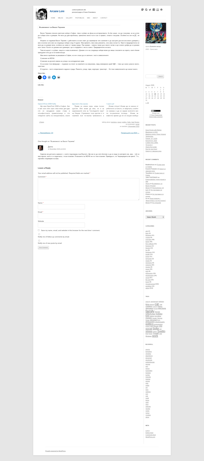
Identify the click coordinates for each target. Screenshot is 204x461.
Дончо (50, 147)
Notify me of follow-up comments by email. (54, 237)
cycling (148, 237)
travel (147, 282)
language (149, 258)
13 (155, 94)
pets (147, 271)
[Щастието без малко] (89, 110)
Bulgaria (152, 304)
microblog (157, 316)
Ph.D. (158, 320)
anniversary (154, 301)
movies (148, 267)
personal (153, 320)
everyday (148, 239)
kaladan (148, 373)
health (148, 254)
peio (147, 389)
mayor (119, 122)
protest (148, 326)
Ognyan (159, 318)
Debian (160, 306)
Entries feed (149, 433)
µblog (60, 18)
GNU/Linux (150, 314)
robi (147, 396)
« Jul (147, 103)
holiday (159, 314)
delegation (149, 308)
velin (147, 402)
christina (148, 353)
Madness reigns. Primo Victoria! (156, 134)
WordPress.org (150, 437)
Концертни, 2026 (151, 140)
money (149, 318)
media (148, 261)
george (148, 364)
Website (41, 221)
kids (147, 316)
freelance (149, 246)
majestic (148, 377)
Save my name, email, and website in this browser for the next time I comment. (70, 230)
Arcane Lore (57, 11)
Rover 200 (157, 326)
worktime (148, 286)
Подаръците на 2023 (130, 133)
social (137, 124)
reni (147, 394)
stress (149, 331)
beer (147, 233)
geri (147, 366)
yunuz (147, 413)
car (157, 304)
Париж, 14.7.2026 (151, 138)
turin (147, 190)
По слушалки (156, 202)
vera (147, 404)
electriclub (149, 360)
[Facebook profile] (154, 10)
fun (147, 250)
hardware (149, 252)
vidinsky (148, 406)
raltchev (148, 392)
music (147, 269)
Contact (103, 18)
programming (158, 324)
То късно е (149, 145)
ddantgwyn (149, 356)
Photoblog (79, 18)
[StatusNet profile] (146, 10)
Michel (148, 188)
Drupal (156, 308)
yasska (148, 408)
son (160, 329)
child (160, 304)
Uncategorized (150, 284)
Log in (148, 430)
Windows (149, 336)
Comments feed (151, 435)
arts (147, 231)
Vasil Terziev (135, 122)
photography (150, 275)
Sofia (129, 122)
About (95, 18)
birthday (161, 301)
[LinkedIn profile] (157, 10)
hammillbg (149, 370)
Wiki (88, 18)
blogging (148, 235)
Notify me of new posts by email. (50, 243)
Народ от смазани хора (153, 151)
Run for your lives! (151, 149)
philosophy (149, 273)
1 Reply (41, 122)
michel (148, 381)
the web (148, 280)
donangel (149, 358)
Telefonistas (149, 136)
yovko (147, 411)
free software (150, 244)
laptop (152, 316)
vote (160, 333)
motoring (148, 265)
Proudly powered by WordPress (55, 451)
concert (155, 306)
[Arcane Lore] (41, 19)
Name (40, 203)
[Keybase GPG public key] (161, 10)
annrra (148, 349)
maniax (148, 379)
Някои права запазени (155, 116)
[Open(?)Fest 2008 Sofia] (55, 110)
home (147, 256)
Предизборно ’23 (45, 133)
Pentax (148, 320)
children (149, 306)
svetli (147, 398)
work (155, 335)
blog (147, 304)
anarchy (148, 301)
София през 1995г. (152, 142)
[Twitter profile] (150, 10)
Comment (42, 177)
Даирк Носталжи (151, 147)
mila (147, 383)
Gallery (69, 18)
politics (124, 122)
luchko (148, 375)
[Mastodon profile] (142, 10)
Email (40, 212)
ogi (147, 387)
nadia (147, 385)
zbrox (147, 417)
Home (53, 18)
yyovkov (148, 415)
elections (114, 122)
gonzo (148, 368)
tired (147, 333)
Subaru (155, 331)
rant (151, 326)
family (147, 241)
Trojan (156, 333)
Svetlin (161, 331)
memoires (149, 263)
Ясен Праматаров (156, 115)
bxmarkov (149, 351)
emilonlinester (150, 362)
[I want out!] (123, 110)
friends (148, 248)
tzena (147, 400)
